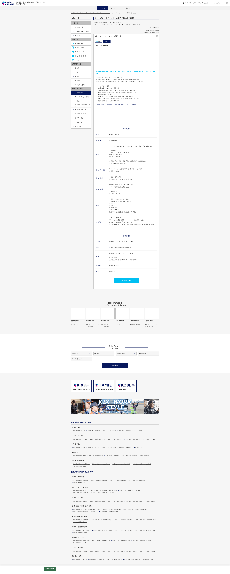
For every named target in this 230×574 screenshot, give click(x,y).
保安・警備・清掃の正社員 (126, 430)
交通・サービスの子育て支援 (115, 551)
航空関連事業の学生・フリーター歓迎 (83, 490)
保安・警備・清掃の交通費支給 (134, 501)
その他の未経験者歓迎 (79, 482)
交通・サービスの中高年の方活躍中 (124, 530)
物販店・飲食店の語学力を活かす (101, 540)
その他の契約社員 (144, 455)
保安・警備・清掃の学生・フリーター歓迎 (84, 492)
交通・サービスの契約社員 (112, 455)
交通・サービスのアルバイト (115, 439)
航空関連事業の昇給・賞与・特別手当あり (84, 509)
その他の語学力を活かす (79, 542)
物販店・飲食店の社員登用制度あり (102, 519)
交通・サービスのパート (109, 447)
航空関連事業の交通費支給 (80, 501)
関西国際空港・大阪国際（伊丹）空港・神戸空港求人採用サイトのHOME (90, 13)
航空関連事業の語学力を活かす (81, 540)
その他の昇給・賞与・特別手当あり (109, 511)
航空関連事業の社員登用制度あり (82, 519)
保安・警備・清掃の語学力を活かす (142, 540)
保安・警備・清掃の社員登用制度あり (146, 519)
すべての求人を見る (190, 3)
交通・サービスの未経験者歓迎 (118, 480)
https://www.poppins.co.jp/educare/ (121, 247)
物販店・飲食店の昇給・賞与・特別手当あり (109, 509)
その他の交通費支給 (150, 501)
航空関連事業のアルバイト (80, 439)
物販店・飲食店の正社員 (94, 430)
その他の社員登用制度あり (80, 522)
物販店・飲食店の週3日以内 (96, 559)
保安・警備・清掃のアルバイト (134, 439)
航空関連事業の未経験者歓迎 (80, 480)
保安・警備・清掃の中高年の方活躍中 (146, 530)
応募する (127, 280)
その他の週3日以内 (148, 559)
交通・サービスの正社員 (109, 430)
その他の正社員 (139, 430)
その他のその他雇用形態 (79, 466)
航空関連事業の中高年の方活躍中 (82, 530)
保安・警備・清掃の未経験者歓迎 (138, 480)
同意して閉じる (50, 569)
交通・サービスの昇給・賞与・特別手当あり (136, 509)
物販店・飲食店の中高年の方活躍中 (102, 530)
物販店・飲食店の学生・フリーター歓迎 (106, 490)
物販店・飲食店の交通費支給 (97, 501)
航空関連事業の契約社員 (79, 455)
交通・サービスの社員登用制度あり (124, 519)
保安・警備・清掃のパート (126, 447)
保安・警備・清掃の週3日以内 (132, 559)
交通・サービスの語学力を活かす (121, 540)
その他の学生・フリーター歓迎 (106, 492)
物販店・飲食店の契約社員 (96, 455)
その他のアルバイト (150, 439)
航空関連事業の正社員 (79, 430)
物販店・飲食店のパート (94, 447)
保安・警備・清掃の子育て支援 (134, 551)
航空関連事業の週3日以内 (80, 559)
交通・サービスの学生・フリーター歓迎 (130, 490)
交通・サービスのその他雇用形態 (121, 464)
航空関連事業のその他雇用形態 (81, 464)
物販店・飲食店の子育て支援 (97, 551)
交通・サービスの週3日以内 (114, 559)
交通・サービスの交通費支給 (115, 501)
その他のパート (139, 447)
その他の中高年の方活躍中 (80, 532)
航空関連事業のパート (79, 447)
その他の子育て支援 (150, 551)
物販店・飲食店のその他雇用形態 (101, 464)
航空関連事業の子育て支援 (80, 551)
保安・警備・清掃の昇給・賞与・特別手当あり (85, 511)
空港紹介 (127, 8)
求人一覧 (102, 8)
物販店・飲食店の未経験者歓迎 (99, 480)
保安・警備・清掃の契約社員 (129, 455)
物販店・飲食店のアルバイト (97, 439)
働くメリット (115, 8)
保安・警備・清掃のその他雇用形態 (142, 464)
